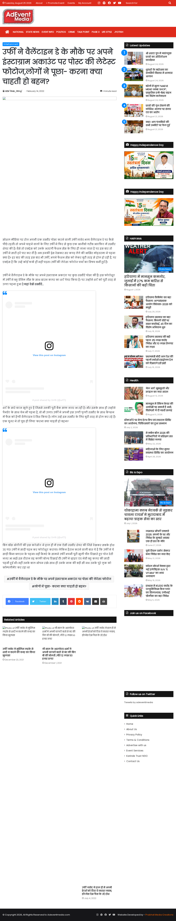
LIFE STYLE (107, 32)
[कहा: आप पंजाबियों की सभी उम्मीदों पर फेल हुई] (133, 126)
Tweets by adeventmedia (138, 702)
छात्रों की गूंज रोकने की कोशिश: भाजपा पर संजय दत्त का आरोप (158, 109)
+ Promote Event (55, 3)
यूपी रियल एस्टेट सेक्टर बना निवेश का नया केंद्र (158, 552)
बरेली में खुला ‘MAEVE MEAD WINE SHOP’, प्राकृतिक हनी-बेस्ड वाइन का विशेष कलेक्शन (158, 91)
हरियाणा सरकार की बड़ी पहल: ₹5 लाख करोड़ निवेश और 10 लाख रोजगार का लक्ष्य (159, 342)
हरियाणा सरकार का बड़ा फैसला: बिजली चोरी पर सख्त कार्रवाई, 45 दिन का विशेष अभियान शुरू (159, 322)
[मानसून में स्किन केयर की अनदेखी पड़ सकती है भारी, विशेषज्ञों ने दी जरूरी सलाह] (133, 408)
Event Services (134, 750)
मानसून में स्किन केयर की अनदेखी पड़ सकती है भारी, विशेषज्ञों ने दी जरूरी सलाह (159, 407)
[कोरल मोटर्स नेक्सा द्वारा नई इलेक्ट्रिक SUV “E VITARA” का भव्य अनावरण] (133, 570)
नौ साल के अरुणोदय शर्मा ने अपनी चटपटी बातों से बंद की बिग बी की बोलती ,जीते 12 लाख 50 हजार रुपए (59, 653)
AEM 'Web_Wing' (13, 91)
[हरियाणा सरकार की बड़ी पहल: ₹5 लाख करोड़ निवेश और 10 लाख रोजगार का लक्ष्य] (133, 341)
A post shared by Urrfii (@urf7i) (49, 400)
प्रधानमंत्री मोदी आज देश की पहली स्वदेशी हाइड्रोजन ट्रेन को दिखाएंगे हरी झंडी (159, 360)
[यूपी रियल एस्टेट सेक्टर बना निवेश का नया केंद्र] (133, 555)
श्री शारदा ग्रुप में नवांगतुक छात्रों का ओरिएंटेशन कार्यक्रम (159, 57)
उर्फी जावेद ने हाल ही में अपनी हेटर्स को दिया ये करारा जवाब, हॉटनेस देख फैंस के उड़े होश (97, 891)
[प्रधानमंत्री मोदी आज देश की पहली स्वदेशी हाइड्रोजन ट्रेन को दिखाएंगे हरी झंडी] (133, 361)
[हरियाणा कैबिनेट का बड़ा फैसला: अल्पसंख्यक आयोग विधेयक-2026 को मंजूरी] (133, 302)
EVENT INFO (48, 32)
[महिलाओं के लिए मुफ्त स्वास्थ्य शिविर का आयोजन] (133, 454)
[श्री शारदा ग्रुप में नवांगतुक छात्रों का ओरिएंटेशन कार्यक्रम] (133, 58)
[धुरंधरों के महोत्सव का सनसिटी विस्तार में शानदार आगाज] (133, 74)
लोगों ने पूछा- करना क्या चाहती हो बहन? (60, 586)
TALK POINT (83, 32)
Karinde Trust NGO (137, 756)
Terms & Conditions (137, 740)
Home (129, 724)
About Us (131, 729)
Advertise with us (136, 745)
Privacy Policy (134, 734)
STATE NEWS (32, 32)
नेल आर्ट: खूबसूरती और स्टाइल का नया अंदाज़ (157, 390)
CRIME (71, 32)
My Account (84, 3)
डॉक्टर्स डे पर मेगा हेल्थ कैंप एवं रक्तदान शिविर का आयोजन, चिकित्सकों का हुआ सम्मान (147, 421)
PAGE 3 (96, 32)
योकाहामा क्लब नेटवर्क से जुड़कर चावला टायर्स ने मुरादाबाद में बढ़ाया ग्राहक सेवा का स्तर (148, 514)
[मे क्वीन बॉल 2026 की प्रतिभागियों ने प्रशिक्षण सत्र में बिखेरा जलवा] (133, 437)
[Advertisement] (60, 208)
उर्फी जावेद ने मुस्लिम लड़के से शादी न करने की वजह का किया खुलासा (19, 652)
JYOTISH (118, 32)
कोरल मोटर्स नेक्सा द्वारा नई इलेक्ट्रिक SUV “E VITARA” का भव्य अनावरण (158, 571)
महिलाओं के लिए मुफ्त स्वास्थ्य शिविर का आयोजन (159, 451)
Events (71, 3)
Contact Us (133, 761)
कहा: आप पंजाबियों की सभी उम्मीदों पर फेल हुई (158, 123)
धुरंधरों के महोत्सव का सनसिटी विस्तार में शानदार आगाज (159, 73)
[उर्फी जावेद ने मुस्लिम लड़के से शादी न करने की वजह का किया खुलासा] (20, 636)
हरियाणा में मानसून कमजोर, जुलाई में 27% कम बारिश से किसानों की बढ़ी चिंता (144, 280)
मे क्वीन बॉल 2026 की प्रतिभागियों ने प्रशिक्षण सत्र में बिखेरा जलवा (159, 436)
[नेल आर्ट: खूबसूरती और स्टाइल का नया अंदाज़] (133, 393)
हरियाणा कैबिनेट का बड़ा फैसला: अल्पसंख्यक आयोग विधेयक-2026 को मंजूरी (159, 302)
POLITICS (61, 32)
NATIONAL (18, 32)
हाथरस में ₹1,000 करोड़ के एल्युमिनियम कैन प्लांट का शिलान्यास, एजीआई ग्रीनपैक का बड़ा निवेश (159, 591)
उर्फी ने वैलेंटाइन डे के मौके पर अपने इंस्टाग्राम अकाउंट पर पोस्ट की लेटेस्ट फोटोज (60, 579)
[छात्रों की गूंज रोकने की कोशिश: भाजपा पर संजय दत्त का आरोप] (133, 110)
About (39, 3)
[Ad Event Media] (18, 16)
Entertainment (11, 44)
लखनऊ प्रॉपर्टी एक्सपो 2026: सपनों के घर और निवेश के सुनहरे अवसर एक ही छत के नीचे (158, 536)
